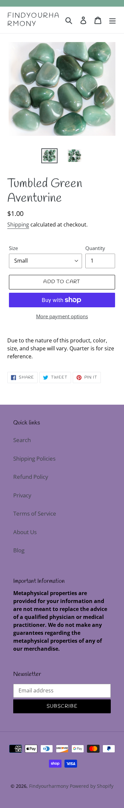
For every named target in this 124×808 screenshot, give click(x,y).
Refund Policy (30, 476)
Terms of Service (34, 513)
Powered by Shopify (91, 786)
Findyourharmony (33, 20)
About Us (25, 532)
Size (13, 248)
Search (22, 440)
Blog (18, 550)
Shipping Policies (34, 458)
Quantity (95, 248)
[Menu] (112, 19)
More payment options (62, 316)
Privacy (22, 495)
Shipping (18, 224)
